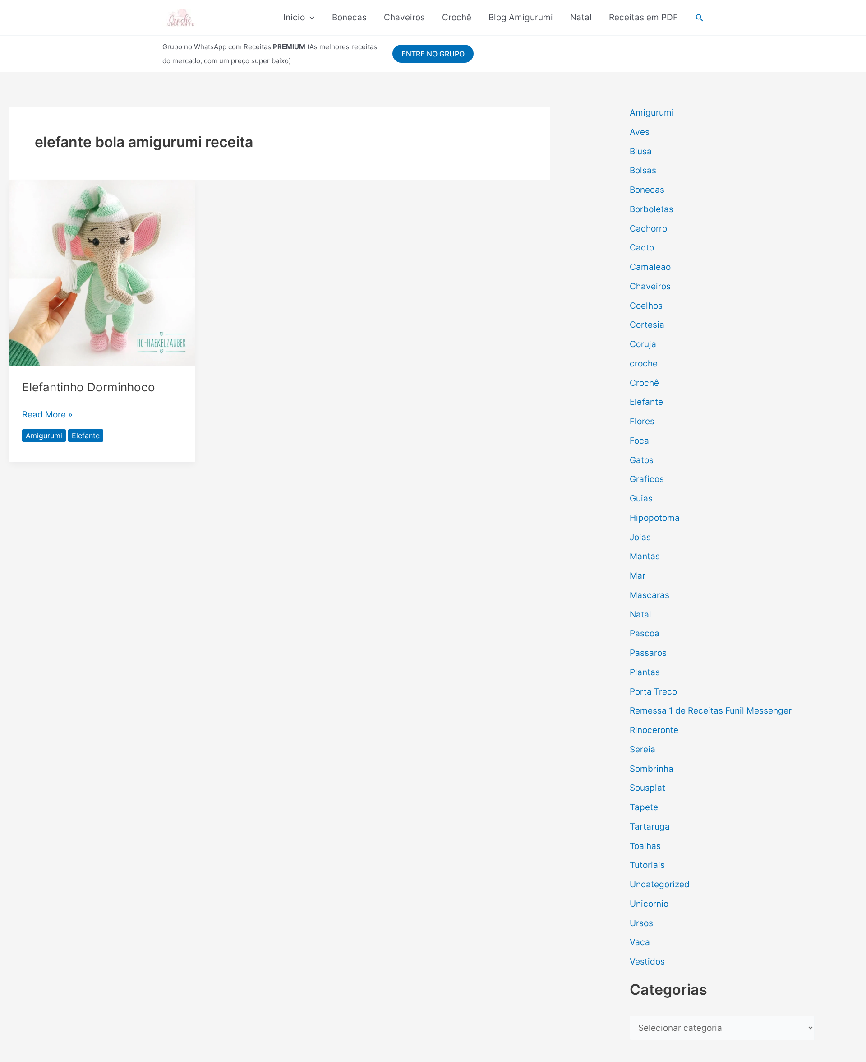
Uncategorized (660, 884)
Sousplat (647, 788)
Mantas (645, 556)
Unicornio (649, 904)
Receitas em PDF (643, 17)
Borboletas (651, 209)
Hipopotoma (655, 518)
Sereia (642, 749)
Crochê (456, 17)
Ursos (641, 923)
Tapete (644, 807)
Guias (641, 498)
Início (294, 17)
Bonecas (349, 17)
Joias (640, 537)
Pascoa (644, 633)
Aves (640, 132)
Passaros (648, 653)
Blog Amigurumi (520, 17)
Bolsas (643, 170)
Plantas (645, 672)
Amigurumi (44, 435)
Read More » (47, 414)
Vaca (640, 942)
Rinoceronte (654, 730)
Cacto (642, 247)
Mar (637, 575)
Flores (642, 421)
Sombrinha (651, 769)
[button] (309, 17)
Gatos (642, 460)
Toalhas (645, 846)
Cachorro (648, 228)
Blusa (641, 151)
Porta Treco (653, 691)
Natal (581, 17)
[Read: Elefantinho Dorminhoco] (102, 273)
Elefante (86, 435)
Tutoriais (647, 865)
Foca (639, 441)
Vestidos (647, 961)
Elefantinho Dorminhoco (88, 387)
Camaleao (650, 267)
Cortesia (647, 325)
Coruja (643, 344)
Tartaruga (650, 826)
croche (644, 363)
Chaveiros (404, 17)
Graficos (647, 479)
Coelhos (646, 306)
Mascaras (649, 595)
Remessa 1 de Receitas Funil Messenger (711, 710)
